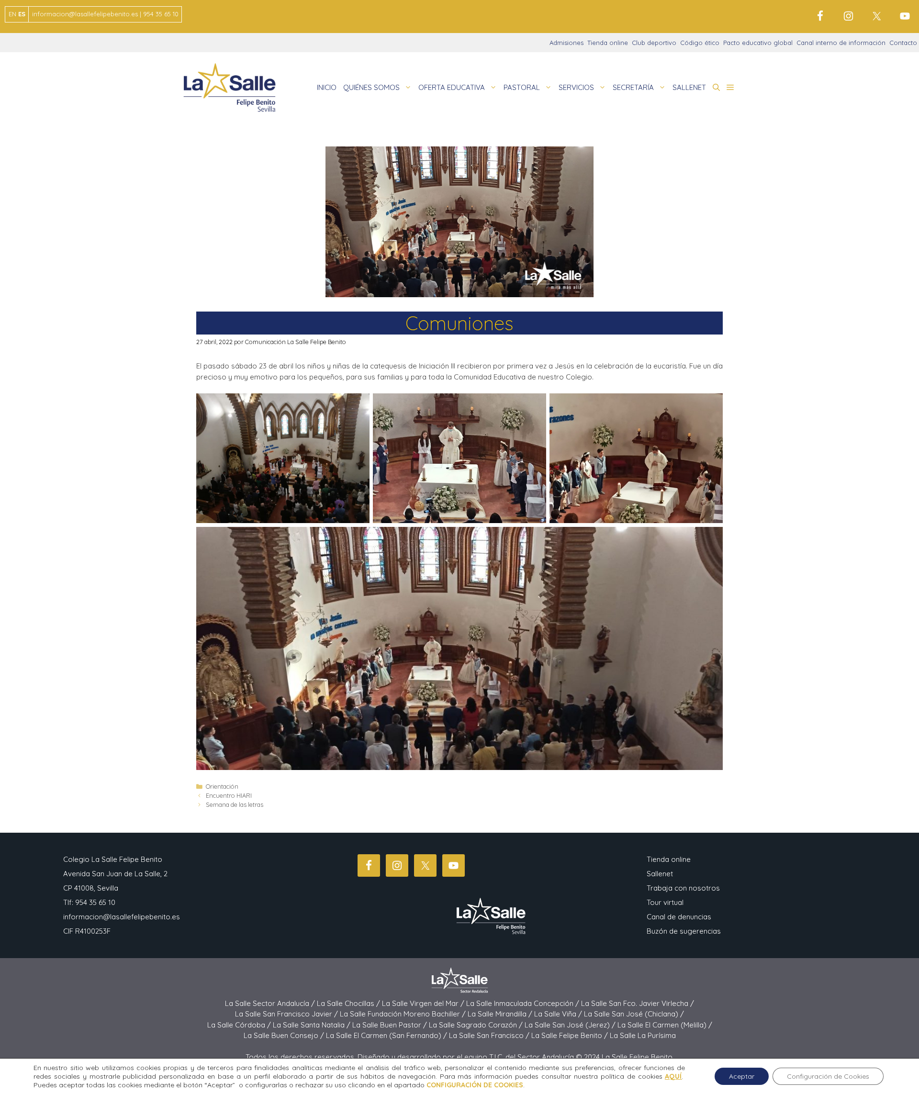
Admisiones (566, 42)
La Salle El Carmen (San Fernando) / (387, 1035)
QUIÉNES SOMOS (371, 87)
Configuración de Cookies (828, 1076)
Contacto (903, 42)
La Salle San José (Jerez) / (571, 1024)
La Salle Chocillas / (349, 1003)
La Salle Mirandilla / (501, 1013)
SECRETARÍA (633, 87)
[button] (716, 87)
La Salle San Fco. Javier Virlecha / (637, 1003)
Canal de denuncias (679, 916)
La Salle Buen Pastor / (390, 1024)
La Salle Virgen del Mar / (424, 1003)
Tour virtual (665, 902)
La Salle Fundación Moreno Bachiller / (404, 1013)
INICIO (326, 87)
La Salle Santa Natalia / (312, 1024)
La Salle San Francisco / (490, 1035)
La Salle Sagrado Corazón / (477, 1024)
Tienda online (607, 42)
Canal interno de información (840, 42)
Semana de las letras (234, 804)
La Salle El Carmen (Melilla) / (664, 1024)
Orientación (222, 786)
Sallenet (660, 873)
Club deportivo (654, 42)
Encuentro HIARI (229, 795)
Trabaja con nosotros (683, 888)
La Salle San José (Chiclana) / (634, 1013)
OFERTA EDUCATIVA (451, 87)
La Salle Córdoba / (240, 1024)
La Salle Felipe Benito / (570, 1035)
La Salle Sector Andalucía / (271, 1003)
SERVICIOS (576, 87)
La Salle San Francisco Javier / (287, 1013)
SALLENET (689, 87)
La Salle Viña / (559, 1013)
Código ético (699, 42)
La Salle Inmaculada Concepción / (523, 1003)
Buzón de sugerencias (684, 931)
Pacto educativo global (758, 42)
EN (12, 14)
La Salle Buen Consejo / (285, 1035)
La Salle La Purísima (643, 1035)
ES (21, 14)
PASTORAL (522, 87)
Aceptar (741, 1076)
